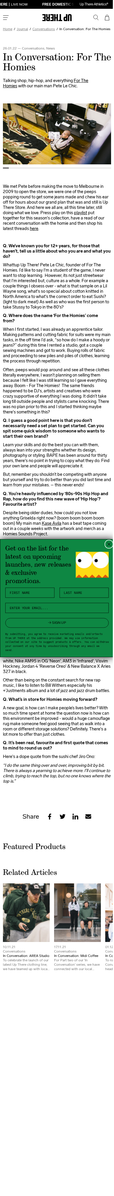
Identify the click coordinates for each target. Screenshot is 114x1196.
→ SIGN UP (55, 623)
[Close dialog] (106, 544)
